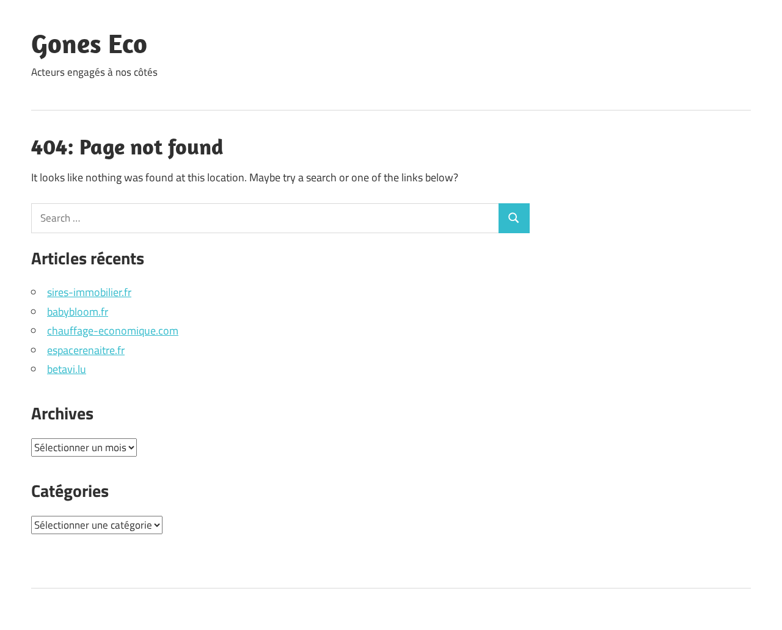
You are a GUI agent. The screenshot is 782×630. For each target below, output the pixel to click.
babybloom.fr (77, 311)
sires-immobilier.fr (89, 292)
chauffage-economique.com (112, 330)
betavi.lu (66, 369)
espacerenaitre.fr (86, 350)
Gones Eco (89, 43)
